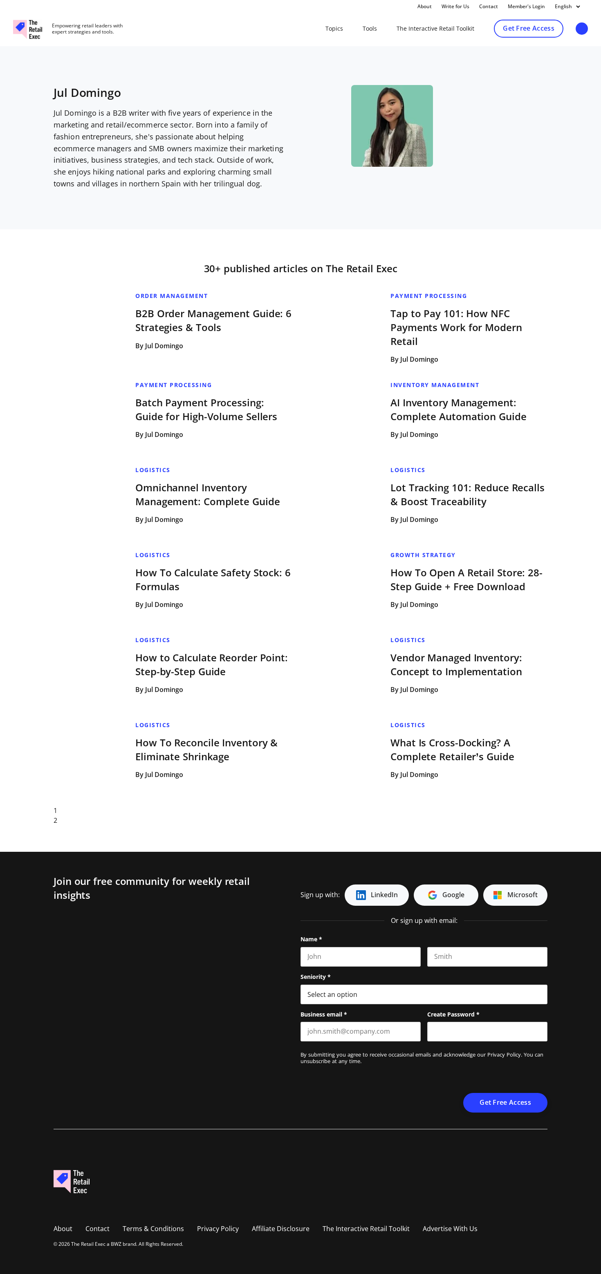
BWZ (116, 1244)
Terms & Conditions (153, 1228)
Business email (323, 1014)
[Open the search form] (582, 29)
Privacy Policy (504, 1055)
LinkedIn (384, 894)
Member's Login (526, 6)
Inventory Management (434, 385)
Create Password (453, 1014)
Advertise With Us (450, 1228)
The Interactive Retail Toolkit (435, 28)
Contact (488, 6)
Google (453, 894)
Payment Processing (428, 296)
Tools (370, 28)
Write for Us (455, 6)
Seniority (315, 977)
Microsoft (522, 894)
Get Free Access (528, 28)
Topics (334, 28)
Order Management (171, 296)
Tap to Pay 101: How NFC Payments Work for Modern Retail (456, 327)
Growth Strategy (423, 555)
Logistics (152, 470)
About (424, 6)
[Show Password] (543, 1032)
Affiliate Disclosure (280, 1228)
